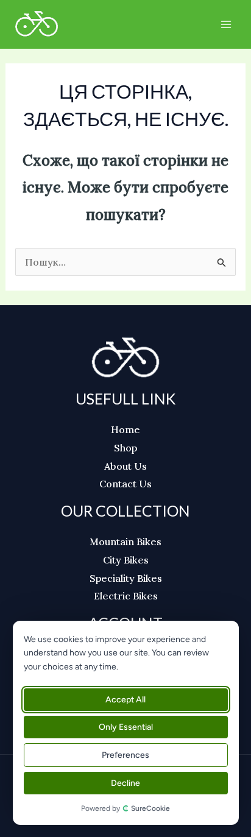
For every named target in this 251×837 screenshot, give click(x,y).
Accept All (126, 699)
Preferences (126, 755)
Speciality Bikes (126, 578)
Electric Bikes (126, 596)
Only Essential (126, 727)
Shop (125, 448)
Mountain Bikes (125, 541)
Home (125, 429)
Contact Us (125, 484)
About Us (125, 466)
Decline (126, 783)
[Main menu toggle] (226, 24)
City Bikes (126, 560)
